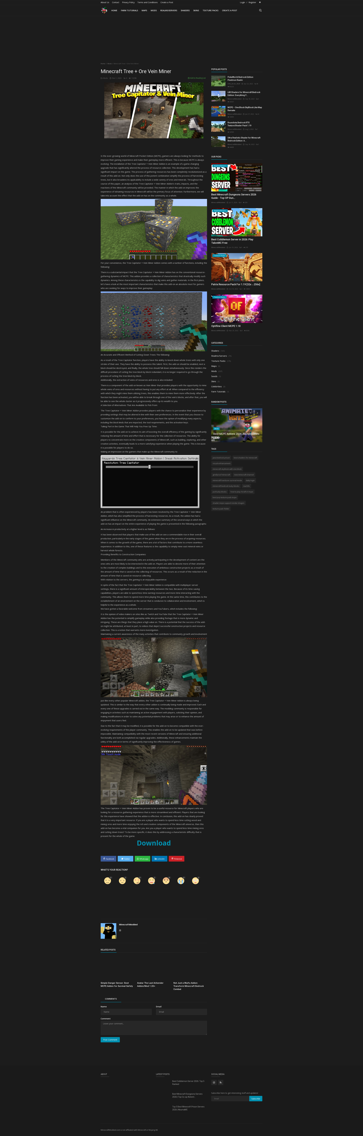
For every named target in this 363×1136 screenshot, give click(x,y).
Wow (195, 888)
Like (107, 888)
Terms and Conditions (147, 2)
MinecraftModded (128, 924)
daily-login (250, 480)
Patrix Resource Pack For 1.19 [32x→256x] (235, 284)
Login (242, 2)
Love (137, 888)
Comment (106, 1018)
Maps (144, 10)
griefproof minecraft (221, 474)
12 (110, 878)
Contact (115, 2)
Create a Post (167, 2)
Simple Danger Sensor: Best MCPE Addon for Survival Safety (117, 984)
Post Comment (110, 1039)
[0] (260, 2)
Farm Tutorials (129, 10)
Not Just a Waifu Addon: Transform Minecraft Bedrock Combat (188, 986)
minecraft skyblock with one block (227, 469)
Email (159, 1006)
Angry (166, 888)
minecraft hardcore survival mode (227, 480)
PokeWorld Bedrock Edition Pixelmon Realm (240, 78)
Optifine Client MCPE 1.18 (225, 325)
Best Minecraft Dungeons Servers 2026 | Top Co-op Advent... (187, 1095)
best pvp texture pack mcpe (225, 497)
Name (104, 1006)
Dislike (122, 888)
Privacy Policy (128, 2)
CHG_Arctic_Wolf (234, 84)
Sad (180, 888)
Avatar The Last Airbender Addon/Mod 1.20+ (150, 984)
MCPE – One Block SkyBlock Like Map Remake (245, 109)
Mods (154, 10)
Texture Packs (210, 10)
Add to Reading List (198, 78)
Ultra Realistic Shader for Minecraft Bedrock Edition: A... (244, 139)
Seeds (214, 376)
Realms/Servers (168, 10)
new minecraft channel (244, 474)
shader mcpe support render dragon (228, 503)
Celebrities (216, 386)
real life (246, 486)
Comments (111, 998)
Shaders (185, 10)
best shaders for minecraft (245, 457)
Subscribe (255, 1098)
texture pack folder (221, 508)
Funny (151, 888)
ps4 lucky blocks (220, 491)
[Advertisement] (181, 37)
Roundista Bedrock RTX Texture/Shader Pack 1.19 (239, 124)
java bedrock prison (221, 457)
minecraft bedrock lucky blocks (226, 486)
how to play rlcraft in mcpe (242, 491)
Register (252, 2)
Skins (196, 10)
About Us (105, 2)
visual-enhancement (221, 463)
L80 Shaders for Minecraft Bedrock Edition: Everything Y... (244, 93)
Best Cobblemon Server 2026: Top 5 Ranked (188, 1082)
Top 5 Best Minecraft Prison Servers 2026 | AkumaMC (188, 1108)
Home (114, 10)
